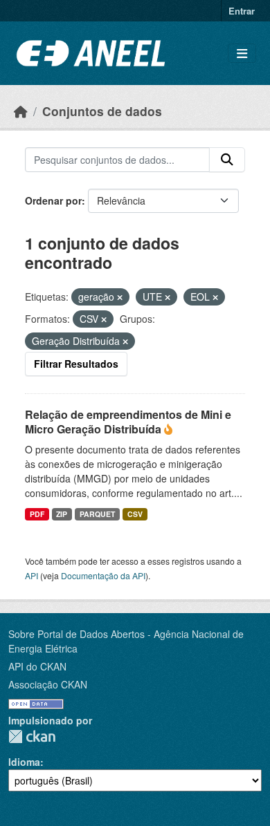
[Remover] (120, 297)
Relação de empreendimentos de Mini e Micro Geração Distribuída (128, 421)
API (31, 575)
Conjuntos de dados (102, 111)
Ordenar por (53, 200)
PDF (37, 514)
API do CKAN (37, 666)
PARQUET (97, 514)
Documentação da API (103, 575)
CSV (135, 514)
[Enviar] (227, 159)
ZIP (61, 514)
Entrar (241, 10)
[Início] (21, 111)
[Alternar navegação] (242, 54)
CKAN (31, 736)
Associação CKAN (47, 684)
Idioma (24, 762)
